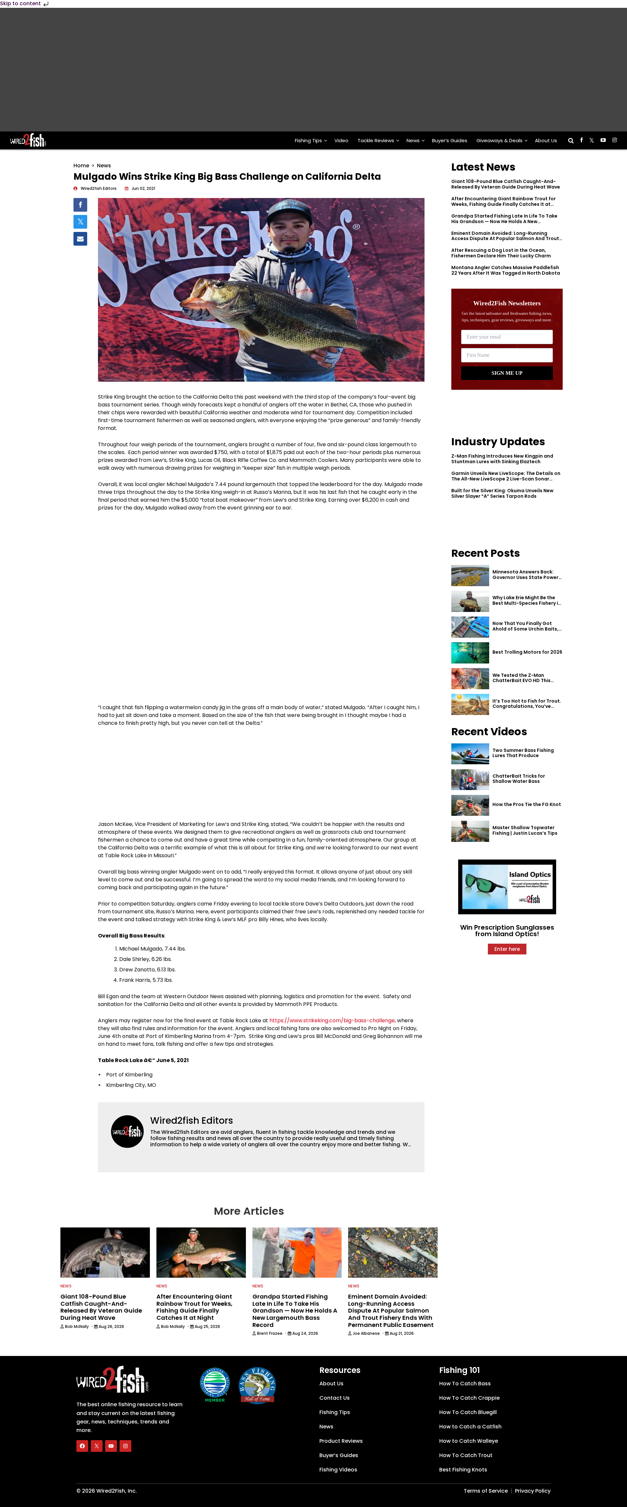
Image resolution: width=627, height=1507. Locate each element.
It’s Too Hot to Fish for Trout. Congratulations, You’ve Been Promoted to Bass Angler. (526, 709)
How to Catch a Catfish (470, 1426)
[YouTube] (111, 1446)
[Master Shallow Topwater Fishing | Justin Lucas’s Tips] (470, 831)
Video (341, 140)
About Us (546, 140)
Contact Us (334, 1398)
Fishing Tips (308, 140)
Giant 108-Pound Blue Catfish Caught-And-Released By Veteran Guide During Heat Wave (505, 184)
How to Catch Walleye (468, 1441)
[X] (97, 1446)
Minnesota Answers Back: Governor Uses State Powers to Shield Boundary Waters (526, 577)
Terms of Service (486, 1491)
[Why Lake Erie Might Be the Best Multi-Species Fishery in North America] (470, 601)
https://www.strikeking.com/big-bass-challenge (332, 1020)
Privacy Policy (533, 1491)
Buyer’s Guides (449, 140)
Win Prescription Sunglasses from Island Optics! (507, 930)
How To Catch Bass (465, 1383)
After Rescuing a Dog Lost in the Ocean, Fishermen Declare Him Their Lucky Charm (501, 253)
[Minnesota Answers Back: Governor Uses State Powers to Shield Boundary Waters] (470, 575)
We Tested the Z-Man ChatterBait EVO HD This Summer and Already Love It (525, 681)
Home (81, 165)
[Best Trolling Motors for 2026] (470, 652)
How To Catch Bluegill (468, 1412)
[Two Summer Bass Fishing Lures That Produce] (470, 754)
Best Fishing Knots (463, 1469)
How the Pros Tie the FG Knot (526, 804)
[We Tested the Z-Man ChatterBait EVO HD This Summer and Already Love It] (470, 678)
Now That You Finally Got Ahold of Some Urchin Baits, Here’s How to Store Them (525, 629)
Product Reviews (341, 1441)
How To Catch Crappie (469, 1398)
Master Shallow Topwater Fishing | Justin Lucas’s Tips (524, 830)
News (413, 140)
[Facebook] (82, 1446)
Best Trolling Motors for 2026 (527, 652)
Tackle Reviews (376, 140)
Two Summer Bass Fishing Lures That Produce (523, 753)
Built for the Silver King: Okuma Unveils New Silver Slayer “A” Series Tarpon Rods (502, 493)
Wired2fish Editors (191, 1120)
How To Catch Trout (465, 1455)
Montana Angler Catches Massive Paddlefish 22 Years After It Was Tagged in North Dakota (505, 270)
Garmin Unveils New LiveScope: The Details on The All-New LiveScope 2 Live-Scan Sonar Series (505, 479)
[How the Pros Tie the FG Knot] (470, 805)
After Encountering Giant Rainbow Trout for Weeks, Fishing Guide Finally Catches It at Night (503, 204)
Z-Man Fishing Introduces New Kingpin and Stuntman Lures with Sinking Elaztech (502, 459)
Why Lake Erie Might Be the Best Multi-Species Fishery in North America (526, 603)
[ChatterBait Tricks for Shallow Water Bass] (470, 779)
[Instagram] (125, 1446)
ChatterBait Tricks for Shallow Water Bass (518, 779)
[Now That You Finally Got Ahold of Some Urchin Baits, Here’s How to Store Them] (470, 627)
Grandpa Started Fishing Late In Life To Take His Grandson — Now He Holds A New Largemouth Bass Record (504, 221)
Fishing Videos (338, 1469)
